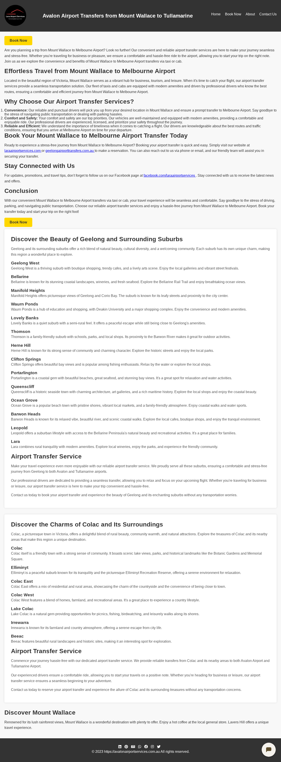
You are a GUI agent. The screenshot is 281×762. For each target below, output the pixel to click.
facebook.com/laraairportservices (170, 175)
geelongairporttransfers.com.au (70, 151)
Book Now (233, 14)
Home (216, 14)
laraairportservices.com (22, 151)
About (250, 14)
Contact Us (268, 14)
